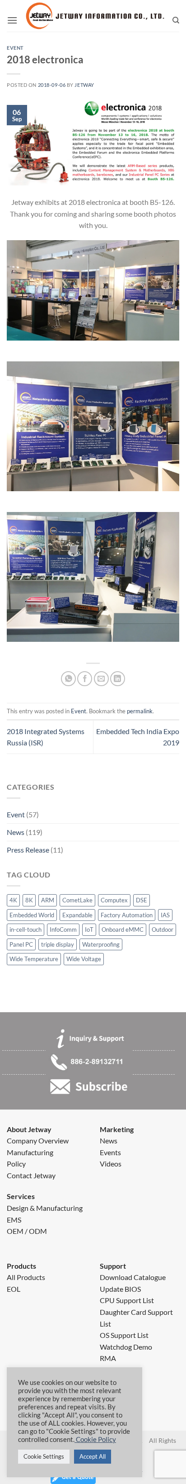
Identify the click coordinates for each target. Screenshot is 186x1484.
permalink (140, 711)
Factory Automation (127, 915)
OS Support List (124, 1335)
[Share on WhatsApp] (68, 678)
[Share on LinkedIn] (117, 678)
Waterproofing (101, 944)
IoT (89, 929)
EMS (14, 1219)
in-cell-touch (25, 929)
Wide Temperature (33, 958)
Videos (110, 1163)
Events (110, 1152)
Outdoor (162, 929)
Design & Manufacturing (45, 1208)
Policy (16, 1163)
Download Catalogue (133, 1277)
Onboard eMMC (123, 929)
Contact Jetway (31, 1175)
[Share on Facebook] (84, 678)
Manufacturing (30, 1152)
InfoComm (63, 929)
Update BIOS (120, 1289)
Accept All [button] (92, 1456)
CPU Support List (127, 1300)
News (15, 832)
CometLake (77, 900)
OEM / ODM (27, 1231)
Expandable (77, 915)
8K (29, 900)
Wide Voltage (83, 958)
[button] (12, 20)
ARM (47, 900)
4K (13, 900)
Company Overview (38, 1140)
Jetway (84, 85)
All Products (26, 1277)
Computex (114, 900)
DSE (141, 900)
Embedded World (31, 915)
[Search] (175, 20)
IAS (165, 915)
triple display (57, 944)
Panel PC (21, 944)
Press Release (28, 849)
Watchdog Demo (126, 1346)
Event (16, 814)
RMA (108, 1358)
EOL (13, 1289)
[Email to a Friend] (101, 678)
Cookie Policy (95, 1439)
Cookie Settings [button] (43, 1456)
